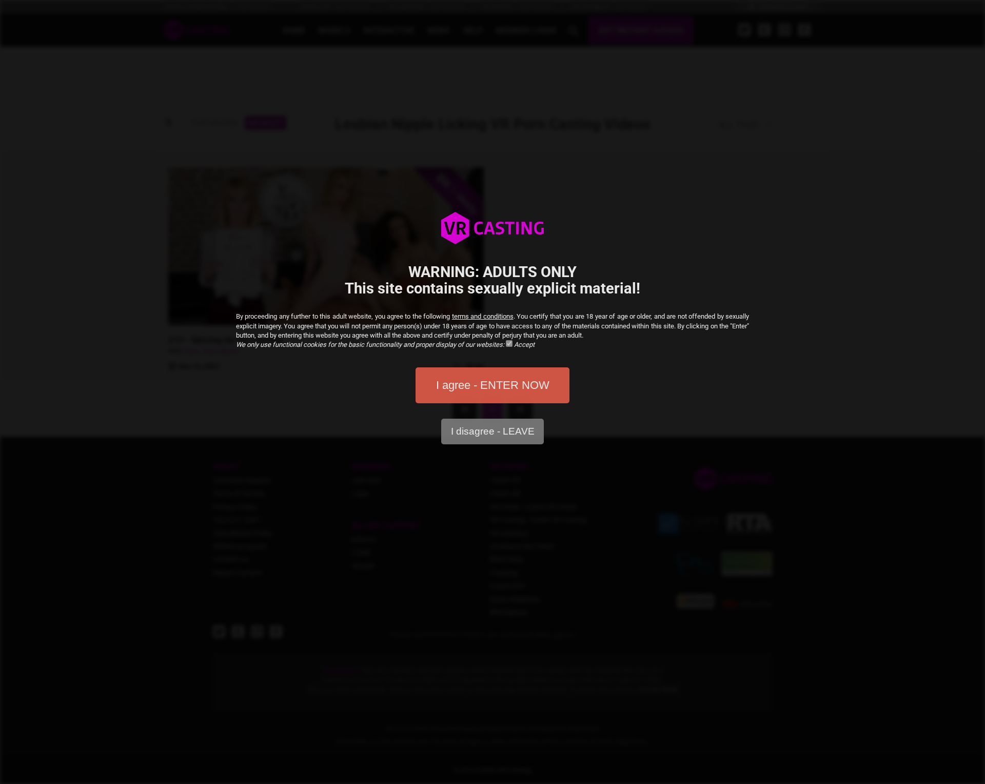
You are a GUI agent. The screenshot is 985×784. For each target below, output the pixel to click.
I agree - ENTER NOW (492, 385)
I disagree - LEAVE (493, 431)
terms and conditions (483, 316)
